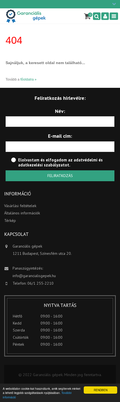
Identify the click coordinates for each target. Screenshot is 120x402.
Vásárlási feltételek (20, 205)
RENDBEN (100, 390)
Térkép (10, 220)
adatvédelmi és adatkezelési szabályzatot (60, 162)
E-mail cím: (60, 136)
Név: (60, 111)
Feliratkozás (60, 175)
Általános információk (22, 212)
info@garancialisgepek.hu (34, 275)
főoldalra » (28, 79)
